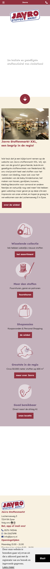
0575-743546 (10, 530)
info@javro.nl (10, 536)
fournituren (25, 294)
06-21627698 (10, 533)
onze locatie (25, 415)
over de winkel (12, 205)
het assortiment (25, 254)
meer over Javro (25, 375)
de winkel (25, 335)
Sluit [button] (42, 558)
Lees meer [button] (8, 567)
